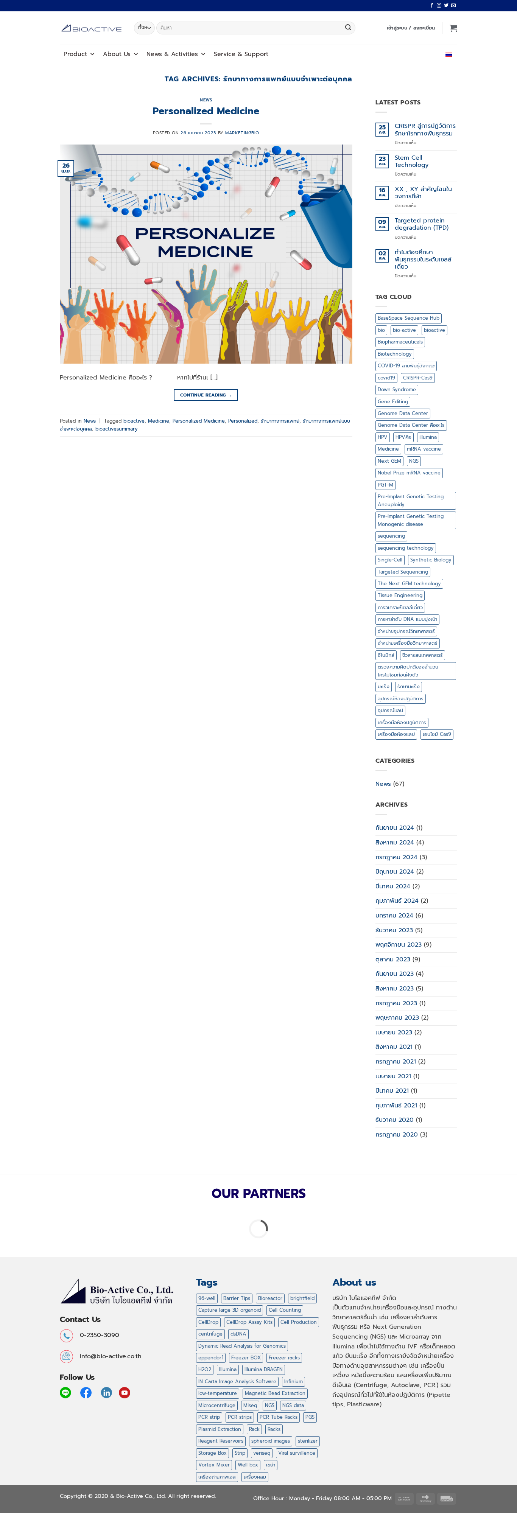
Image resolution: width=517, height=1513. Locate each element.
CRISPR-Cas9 (418, 377)
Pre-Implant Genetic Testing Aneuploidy (411, 500)
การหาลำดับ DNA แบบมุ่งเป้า (407, 619)
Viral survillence (296, 1453)
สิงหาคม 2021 (394, 1046)
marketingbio (242, 133)
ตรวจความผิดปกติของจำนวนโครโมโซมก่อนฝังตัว (408, 670)
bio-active (404, 330)
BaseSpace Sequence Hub (408, 318)
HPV (383, 437)
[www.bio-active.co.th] (91, 28)
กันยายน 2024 (394, 827)
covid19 (386, 377)
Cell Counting (285, 1310)
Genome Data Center (403, 413)
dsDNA (238, 1333)
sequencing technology (406, 548)
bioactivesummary (116, 428)
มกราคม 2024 (394, 915)
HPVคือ (403, 437)
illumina (428, 437)
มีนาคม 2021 (392, 1090)
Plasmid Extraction (219, 1429)
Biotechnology (395, 354)
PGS (310, 1417)
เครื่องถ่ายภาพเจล (217, 1476)
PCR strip (209, 1417)
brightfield (302, 1298)
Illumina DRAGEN (263, 1369)
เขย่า (270, 1464)
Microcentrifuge (216, 1405)
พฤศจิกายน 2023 (398, 944)
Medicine (158, 421)
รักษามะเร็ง (408, 686)
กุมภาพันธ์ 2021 (396, 1105)
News (206, 100)
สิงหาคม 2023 (394, 988)
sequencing (391, 536)
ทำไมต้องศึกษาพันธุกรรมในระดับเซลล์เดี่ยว (423, 260)
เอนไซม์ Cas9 (437, 734)
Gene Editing (393, 401)
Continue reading (206, 395)
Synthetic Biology (431, 559)
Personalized (242, 421)
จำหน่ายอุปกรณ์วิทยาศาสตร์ (406, 631)
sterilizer (308, 1441)
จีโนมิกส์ (386, 655)
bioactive (134, 421)
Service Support (241, 54)
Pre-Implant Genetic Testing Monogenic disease (411, 520)
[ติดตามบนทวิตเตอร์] (446, 5)
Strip (240, 1453)
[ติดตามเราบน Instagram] (439, 5)
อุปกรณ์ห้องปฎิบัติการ (401, 698)
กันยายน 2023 (394, 973)
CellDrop (208, 1322)
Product (75, 54)
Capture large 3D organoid (229, 1310)
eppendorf (210, 1357)
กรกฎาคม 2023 (396, 1003)
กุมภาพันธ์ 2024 (397, 900)
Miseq (250, 1405)
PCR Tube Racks (278, 1417)
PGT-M (385, 484)
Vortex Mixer (214, 1464)
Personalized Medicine (206, 111)
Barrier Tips (236, 1298)
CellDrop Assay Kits (249, 1322)
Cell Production (298, 1322)
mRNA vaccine (424, 449)
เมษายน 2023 (393, 1032)
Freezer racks (284, 1357)
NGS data (293, 1405)
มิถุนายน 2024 (394, 871)
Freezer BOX (246, 1357)
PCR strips (240, 1417)
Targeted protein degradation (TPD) (421, 224)
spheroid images (270, 1441)
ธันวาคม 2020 (394, 1119)
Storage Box (212, 1453)
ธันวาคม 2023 (394, 930)
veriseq (261, 1453)
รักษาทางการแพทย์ (280, 421)
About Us (117, 54)
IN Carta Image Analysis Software (237, 1381)
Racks (274, 1429)
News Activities (172, 54)
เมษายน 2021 (393, 1076)
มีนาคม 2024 (392, 886)
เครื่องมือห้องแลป (396, 734)
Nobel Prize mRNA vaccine (409, 472)
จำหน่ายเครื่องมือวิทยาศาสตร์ (408, 643)
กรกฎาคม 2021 (395, 1061)
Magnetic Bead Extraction (275, 1393)
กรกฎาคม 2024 (396, 857)
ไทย (441, 54)
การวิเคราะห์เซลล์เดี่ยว (400, 607)
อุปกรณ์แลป (390, 710)
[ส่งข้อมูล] (348, 28)
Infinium (293, 1381)
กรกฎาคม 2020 (396, 1134)
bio (381, 330)
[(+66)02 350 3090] (426, 54)
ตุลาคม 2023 (392, 959)
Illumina (228, 1369)
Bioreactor (270, 1298)
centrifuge (210, 1333)
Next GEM (389, 461)
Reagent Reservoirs (220, 1441)
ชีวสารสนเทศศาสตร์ (422, 655)
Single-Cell (390, 559)
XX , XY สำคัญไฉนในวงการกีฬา (423, 193)
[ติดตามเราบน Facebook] (432, 5)
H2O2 (204, 1369)
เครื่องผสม (255, 1476)
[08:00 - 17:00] (410, 54)
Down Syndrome (397, 389)
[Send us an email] (453, 5)
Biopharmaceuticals (400, 341)
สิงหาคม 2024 (394, 842)
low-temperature (217, 1393)
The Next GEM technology (409, 583)
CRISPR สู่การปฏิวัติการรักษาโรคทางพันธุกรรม (425, 130)
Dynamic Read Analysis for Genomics (242, 1346)
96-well (206, 1298)
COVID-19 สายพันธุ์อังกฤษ (406, 365)
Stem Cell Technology (411, 161)
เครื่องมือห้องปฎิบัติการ (402, 722)
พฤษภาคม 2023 (397, 1017)
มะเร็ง (383, 686)
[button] (411, 28)
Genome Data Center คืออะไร (411, 425)
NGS (414, 461)
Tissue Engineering (400, 595)
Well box (248, 1464)
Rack (254, 1429)
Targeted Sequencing (403, 571)
